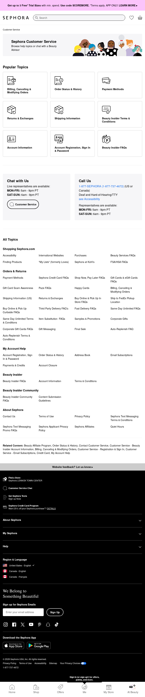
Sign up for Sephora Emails (19, 604)
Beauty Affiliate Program (37, 445)
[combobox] (79, 18)
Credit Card (43, 453)
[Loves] (131, 18)
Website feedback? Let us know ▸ (72, 467)
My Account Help (60, 453)
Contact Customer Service (93, 445)
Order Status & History (65, 445)
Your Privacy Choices (70, 663)
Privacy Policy (9, 663)
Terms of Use (25, 663)
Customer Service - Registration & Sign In (101, 449)
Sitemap (53, 663)
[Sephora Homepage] (16, 17)
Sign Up (55, 612)
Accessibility (40, 663)
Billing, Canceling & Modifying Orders (55, 449)
